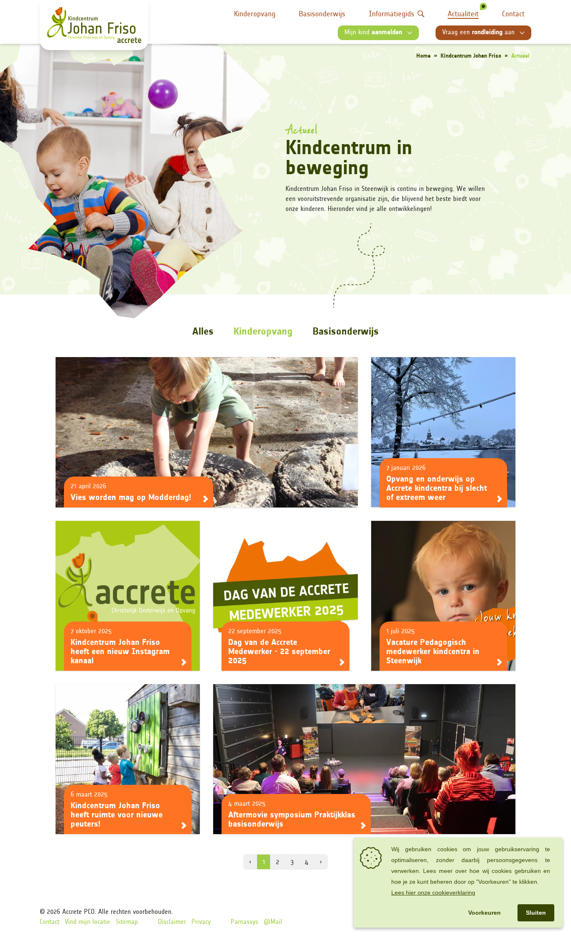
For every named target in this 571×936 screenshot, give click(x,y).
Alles (203, 332)
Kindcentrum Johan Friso (471, 56)
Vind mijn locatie (87, 922)
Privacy (201, 922)
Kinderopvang (254, 14)
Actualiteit (463, 14)
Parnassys (244, 922)
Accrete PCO (78, 912)
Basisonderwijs (322, 14)
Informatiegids (391, 14)
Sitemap (127, 922)
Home (423, 56)
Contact (513, 14)
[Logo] (94, 25)
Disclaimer (172, 922)
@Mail (273, 922)
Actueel (520, 56)
